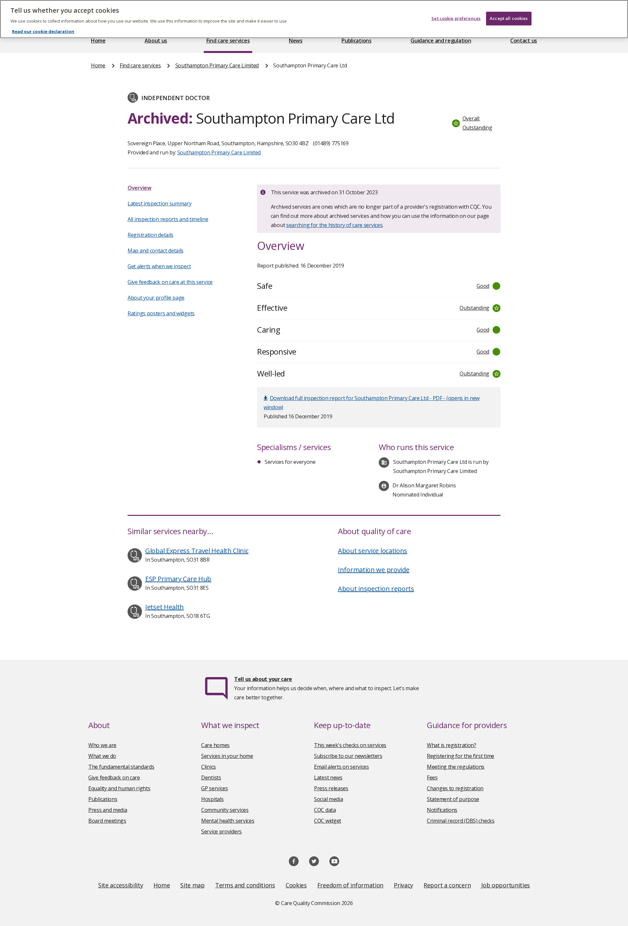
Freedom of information (350, 885)
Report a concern (447, 885)
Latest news (328, 777)
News (296, 40)
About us (156, 40)
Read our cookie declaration (43, 31)
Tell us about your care (263, 679)
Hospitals (212, 799)
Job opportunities (505, 885)
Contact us (523, 40)
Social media (328, 799)
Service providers (221, 831)
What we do (102, 756)
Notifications (442, 809)
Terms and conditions (245, 885)
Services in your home (227, 756)
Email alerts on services (341, 766)
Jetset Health (164, 607)
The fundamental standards (121, 766)
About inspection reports (376, 588)
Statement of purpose (453, 799)
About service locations (372, 550)
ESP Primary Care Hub (178, 578)
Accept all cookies (509, 18)
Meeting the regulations (455, 766)
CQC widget (327, 820)
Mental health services (227, 820)
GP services (214, 788)
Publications (356, 40)
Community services (225, 809)
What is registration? (451, 745)
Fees (432, 777)
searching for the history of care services (334, 225)
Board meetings (107, 820)
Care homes (215, 745)
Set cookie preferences (455, 18)
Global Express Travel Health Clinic (197, 550)
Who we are (102, 745)
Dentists (211, 777)
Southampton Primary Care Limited (217, 65)
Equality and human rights (119, 788)
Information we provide (373, 569)
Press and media (107, 809)
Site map (192, 885)
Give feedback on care (114, 777)
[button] (474, 123)
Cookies (296, 885)
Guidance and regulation (440, 40)
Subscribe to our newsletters (348, 756)
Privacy (403, 885)
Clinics (208, 766)
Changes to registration (455, 788)
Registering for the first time (460, 756)
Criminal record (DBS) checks (461, 820)
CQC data (325, 809)
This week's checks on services (350, 745)
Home (98, 40)
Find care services (228, 40)
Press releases (331, 788)
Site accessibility (120, 885)
